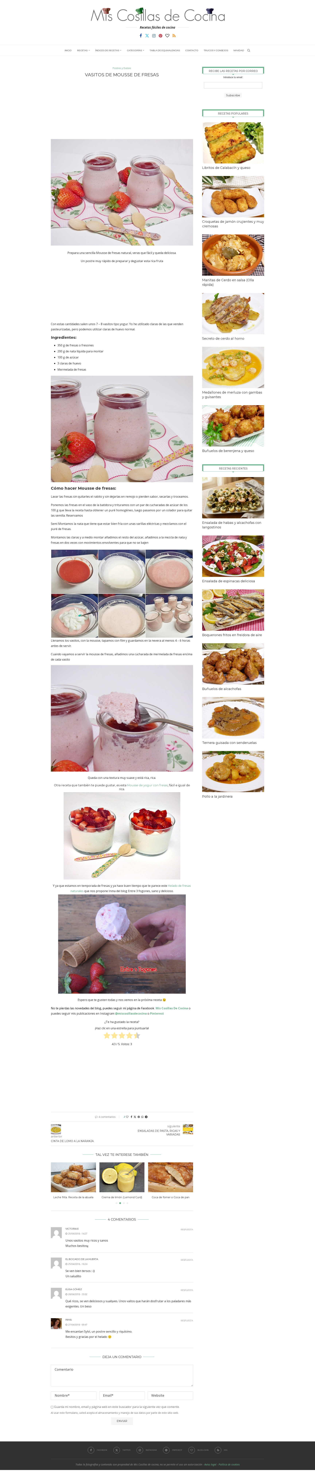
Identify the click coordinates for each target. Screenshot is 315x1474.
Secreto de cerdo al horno (223, 339)
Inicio (68, 50)
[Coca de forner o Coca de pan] (122, 1177)
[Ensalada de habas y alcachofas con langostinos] (233, 497)
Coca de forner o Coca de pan (122, 1197)
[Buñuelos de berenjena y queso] (233, 425)
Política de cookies (229, 1464)
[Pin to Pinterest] (139, 1117)
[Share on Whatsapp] (142, 1117)
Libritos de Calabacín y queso (226, 168)
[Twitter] (147, 36)
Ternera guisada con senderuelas (229, 743)
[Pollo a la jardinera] (233, 771)
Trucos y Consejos (216, 50)
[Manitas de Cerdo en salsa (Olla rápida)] (233, 255)
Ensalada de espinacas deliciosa (228, 581)
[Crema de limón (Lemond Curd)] (73, 1177)
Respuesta (187, 1230)
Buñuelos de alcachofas (221, 689)
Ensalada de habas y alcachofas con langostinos (231, 525)
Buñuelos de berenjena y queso (228, 451)
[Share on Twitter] (135, 1117)
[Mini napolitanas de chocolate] (170, 1177)
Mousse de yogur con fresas (147, 785)
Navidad (239, 50)
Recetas (82, 50)
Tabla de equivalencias (165, 50)
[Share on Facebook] (131, 1117)
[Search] (248, 50)
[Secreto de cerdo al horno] (233, 313)
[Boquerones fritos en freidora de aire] (233, 610)
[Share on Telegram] (146, 1117)
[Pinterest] (160, 36)
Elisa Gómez (73, 1289)
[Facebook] (141, 36)
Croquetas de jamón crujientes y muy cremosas (233, 224)
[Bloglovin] (167, 36)
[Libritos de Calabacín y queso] (233, 143)
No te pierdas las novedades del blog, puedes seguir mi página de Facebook (102, 1008)
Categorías (134, 50)
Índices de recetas (107, 50)
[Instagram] (154, 36)
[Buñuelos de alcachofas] (233, 664)
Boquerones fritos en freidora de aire (232, 635)
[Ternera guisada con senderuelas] (233, 717)
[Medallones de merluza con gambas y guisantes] (233, 367)
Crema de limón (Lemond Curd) (73, 1197)
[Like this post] (127, 1117)
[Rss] (174, 36)
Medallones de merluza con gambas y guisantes (232, 394)
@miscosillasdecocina (131, 1013)
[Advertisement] (122, 108)
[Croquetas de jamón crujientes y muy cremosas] (233, 196)
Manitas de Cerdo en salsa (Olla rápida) (228, 282)
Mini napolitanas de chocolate (170, 1197)
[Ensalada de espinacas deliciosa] (233, 556)
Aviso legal (210, 1464)
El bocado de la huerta (81, 1259)
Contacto (191, 50)
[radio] (107, 1036)
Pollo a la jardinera (217, 797)
